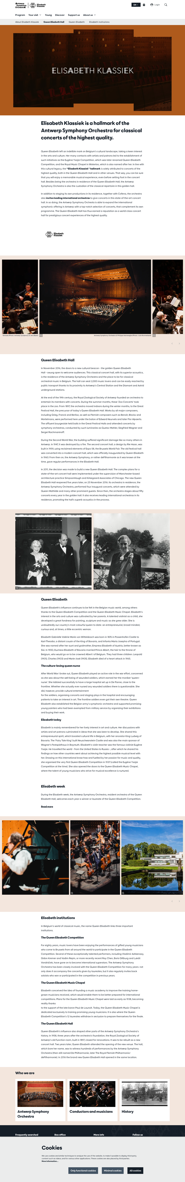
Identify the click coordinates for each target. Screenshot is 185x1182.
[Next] (179, 343)
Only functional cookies (83, 1170)
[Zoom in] (41, 335)
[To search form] (167, 5)
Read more (47, 806)
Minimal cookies (112, 1170)
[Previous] (172, 343)
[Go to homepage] (30, 5)
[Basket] (146, 5)
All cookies (135, 1170)
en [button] (135, 5)
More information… (50, 1161)
